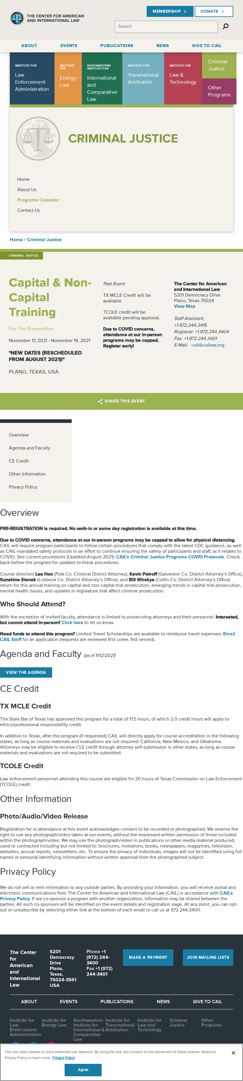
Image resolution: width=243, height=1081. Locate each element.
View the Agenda (26, 673)
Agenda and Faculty (29, 448)
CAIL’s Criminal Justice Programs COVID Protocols (170, 557)
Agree (83, 1070)
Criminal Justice (44, 240)
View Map (184, 306)
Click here (72, 623)
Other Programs (211, 1023)
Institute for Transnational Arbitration (120, 1025)
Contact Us (28, 210)
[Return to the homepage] (47, 19)
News (163, 1002)
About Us (26, 190)
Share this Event (125, 401)
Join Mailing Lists (208, 958)
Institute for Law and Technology (150, 1025)
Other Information (27, 474)
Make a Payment (148, 958)
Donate (209, 11)
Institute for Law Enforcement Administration (25, 1027)
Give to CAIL (207, 1002)
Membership (167, 11)
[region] (121, 1062)
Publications (117, 1002)
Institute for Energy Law (54, 1023)
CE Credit (19, 461)
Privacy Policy (23, 487)
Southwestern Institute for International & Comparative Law (89, 1030)
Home (23, 179)
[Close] (233, 1052)
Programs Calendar (38, 200)
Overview (19, 435)
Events (69, 1002)
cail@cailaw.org (207, 345)
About (29, 1002)
